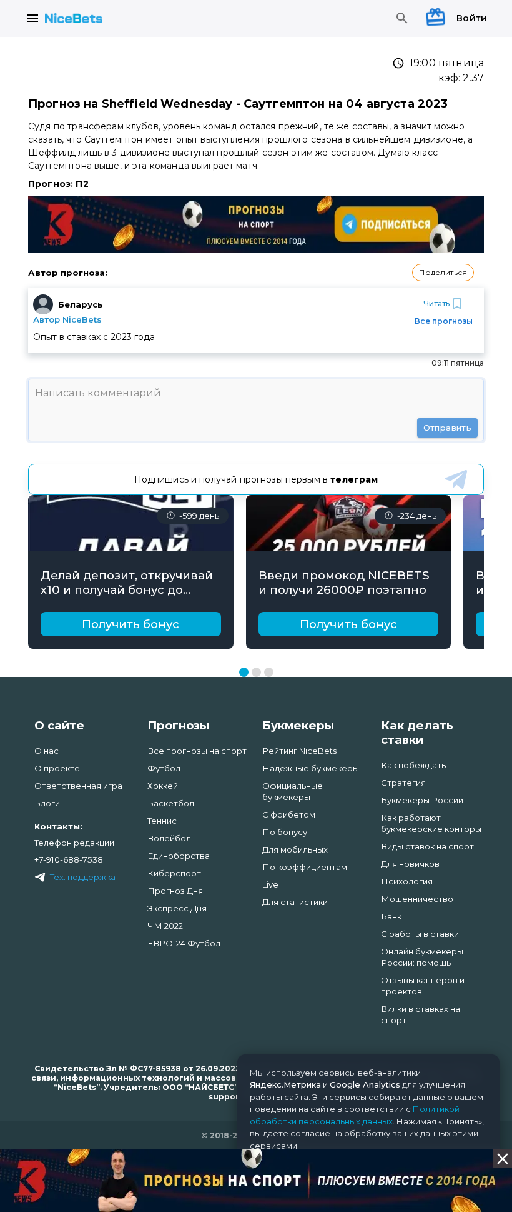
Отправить (447, 428)
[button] (443, 272)
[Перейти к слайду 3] (268, 672)
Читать (436, 303)
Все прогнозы (444, 321)
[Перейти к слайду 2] (256, 672)
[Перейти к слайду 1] (244, 672)
